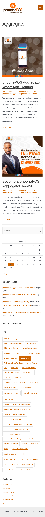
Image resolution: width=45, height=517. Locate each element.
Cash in (7, 377)
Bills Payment (28, 372)
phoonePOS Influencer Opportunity (15, 302)
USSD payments (11, 459)
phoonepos (9, 399)
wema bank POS (11, 464)
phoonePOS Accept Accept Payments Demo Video (21, 312)
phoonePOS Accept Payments (17, 409)
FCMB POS (33, 382)
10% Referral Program (11, 339)
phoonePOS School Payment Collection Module (20, 439)
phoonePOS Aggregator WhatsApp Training (18, 288)
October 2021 (7, 503)
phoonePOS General (29, 94)
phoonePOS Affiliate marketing (14, 414)
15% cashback (31, 343)
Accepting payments (30, 348)
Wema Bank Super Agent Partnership (16, 305)
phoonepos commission (13, 434)
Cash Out (18, 377)
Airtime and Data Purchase (13, 363)
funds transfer (25, 387)
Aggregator (25, 358)
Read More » (7, 127)
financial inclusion (10, 387)
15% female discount (11, 348)
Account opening (34, 353)
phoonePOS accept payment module (17, 404)
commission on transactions (14, 382)
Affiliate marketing (10, 358)
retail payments (10, 454)
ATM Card (14, 368)
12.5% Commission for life (13, 343)
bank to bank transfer (11, 372)
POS (6, 449)
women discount (27, 465)
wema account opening (30, 459)
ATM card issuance (29, 368)
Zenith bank (8, 470)
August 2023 (7, 485)
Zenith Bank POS (24, 470)
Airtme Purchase (32, 363)
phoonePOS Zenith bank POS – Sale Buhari (19, 295)
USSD (22, 454)
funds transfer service (11, 393)
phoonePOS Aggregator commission (18, 424)
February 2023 (8, 492)
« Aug (4, 274)
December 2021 (8, 499)
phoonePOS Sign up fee (30, 443)
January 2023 (7, 496)
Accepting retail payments (14, 353)
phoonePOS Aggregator (11, 94)
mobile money (30, 393)
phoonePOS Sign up (11, 443)
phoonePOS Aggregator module (16, 429)
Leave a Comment (9, 91)
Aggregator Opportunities (27, 91)
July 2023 (6, 488)
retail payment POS (20, 449)
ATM (5, 368)
